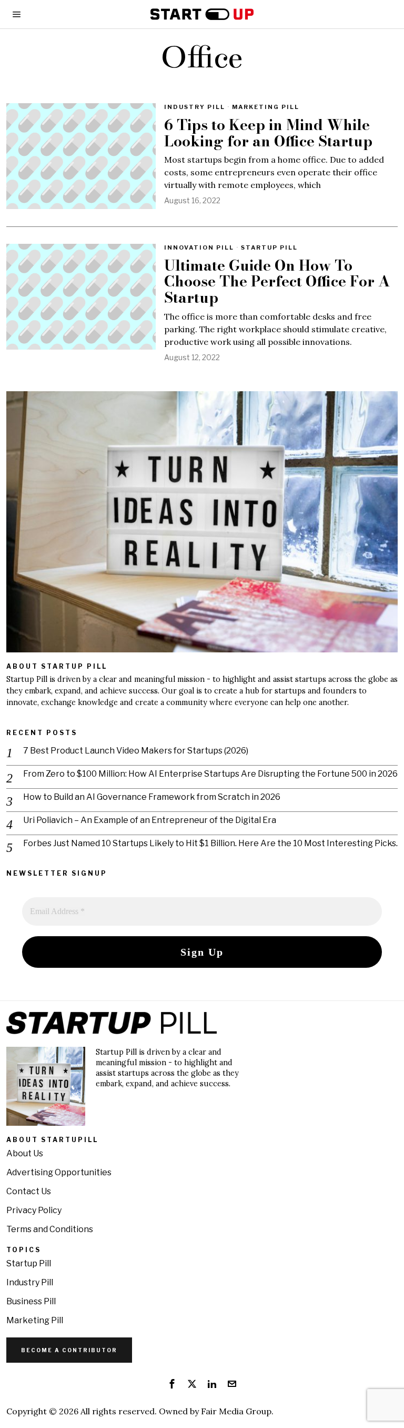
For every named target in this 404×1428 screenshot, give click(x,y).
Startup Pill (269, 247)
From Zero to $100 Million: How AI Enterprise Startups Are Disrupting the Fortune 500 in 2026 (210, 774)
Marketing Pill (265, 107)
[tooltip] (172, 1383)
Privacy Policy (34, 1210)
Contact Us (28, 1191)
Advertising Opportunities (59, 1172)
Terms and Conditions (49, 1229)
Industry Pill (194, 107)
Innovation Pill (199, 247)
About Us (24, 1153)
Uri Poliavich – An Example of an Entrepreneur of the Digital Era (149, 820)
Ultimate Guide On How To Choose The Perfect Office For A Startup (277, 281)
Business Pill (31, 1301)
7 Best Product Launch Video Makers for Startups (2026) (135, 751)
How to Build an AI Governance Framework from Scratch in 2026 (151, 797)
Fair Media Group (236, 1411)
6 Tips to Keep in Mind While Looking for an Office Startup (268, 133)
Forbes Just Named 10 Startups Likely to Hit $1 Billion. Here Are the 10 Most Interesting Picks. (210, 843)
